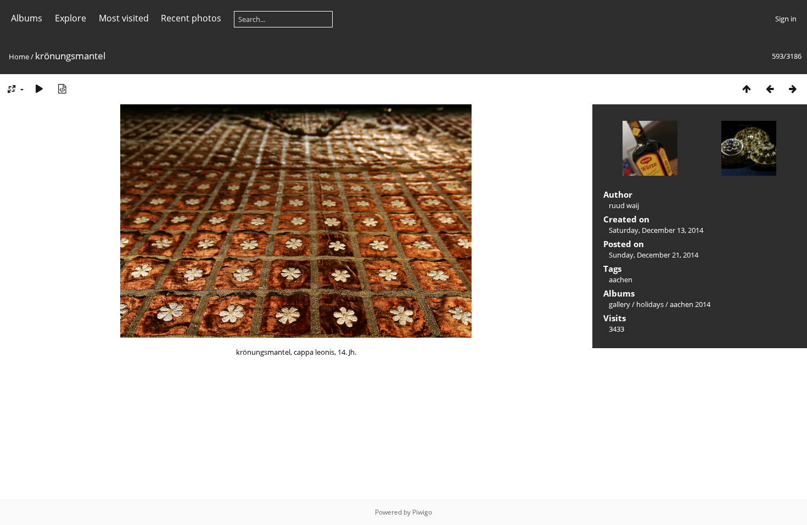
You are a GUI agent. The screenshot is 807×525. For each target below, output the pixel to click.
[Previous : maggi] (769, 88)
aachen (620, 279)
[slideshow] (39, 88)
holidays (650, 304)
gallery (619, 304)
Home (19, 57)
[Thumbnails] (746, 88)
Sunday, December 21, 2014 (653, 255)
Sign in (786, 19)
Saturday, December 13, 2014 (656, 230)
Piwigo (422, 512)
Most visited (124, 18)
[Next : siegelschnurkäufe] (792, 88)
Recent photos (191, 18)
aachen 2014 (690, 304)
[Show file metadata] (62, 88)
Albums (26, 18)
